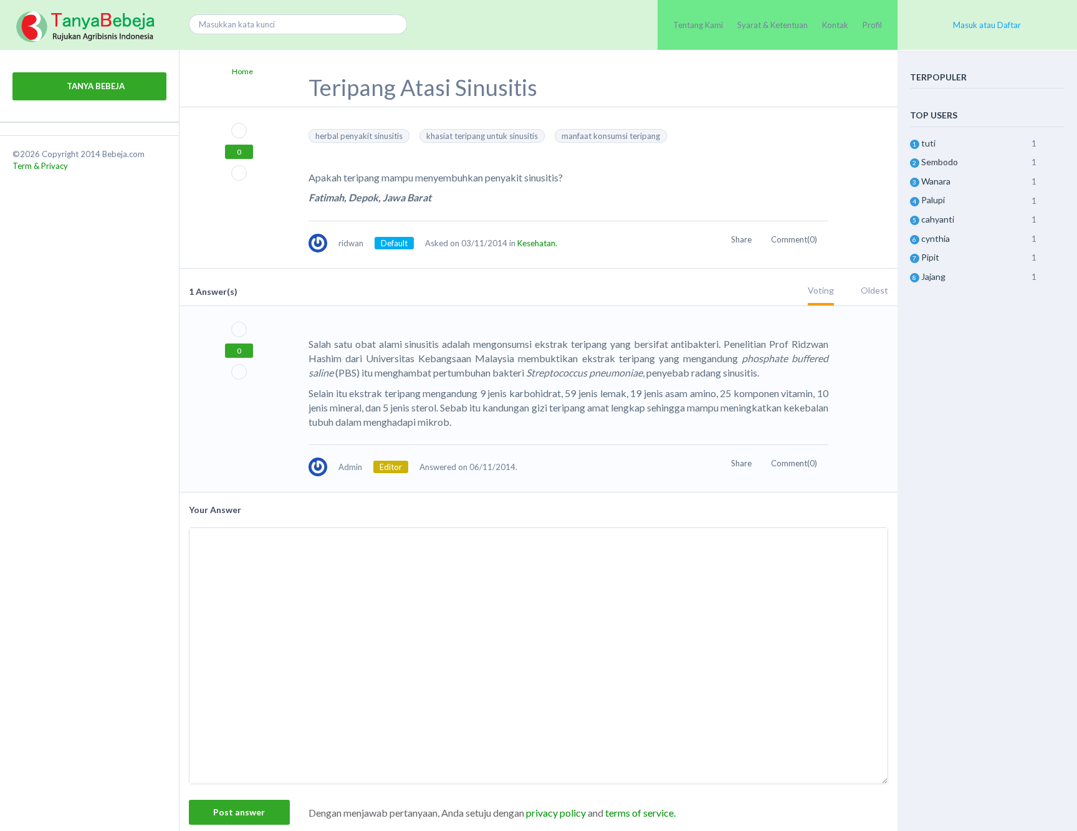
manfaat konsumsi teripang (611, 136)
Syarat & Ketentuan (772, 25)
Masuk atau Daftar (987, 25)
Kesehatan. (537, 243)
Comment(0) (795, 239)
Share (742, 239)
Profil (872, 25)
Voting (821, 290)
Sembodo (939, 161)
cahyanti (937, 219)
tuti (928, 143)
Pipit (930, 257)
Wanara (935, 181)
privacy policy (556, 813)
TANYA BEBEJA (95, 86)
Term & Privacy (40, 166)
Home (242, 71)
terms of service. (640, 813)
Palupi (933, 200)
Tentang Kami (698, 25)
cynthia (935, 238)
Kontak (835, 25)
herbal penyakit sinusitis (359, 136)
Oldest (874, 290)
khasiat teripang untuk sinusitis (482, 136)
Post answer (239, 812)
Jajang (933, 276)
